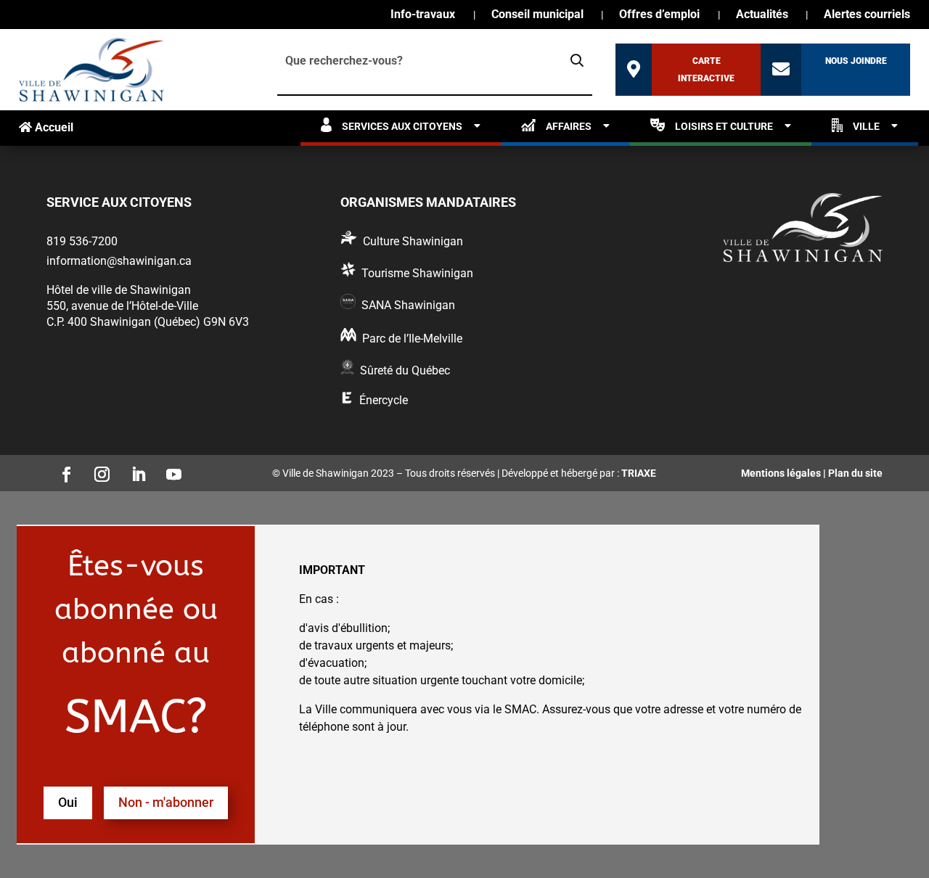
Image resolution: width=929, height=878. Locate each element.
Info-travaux (422, 15)
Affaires (569, 126)
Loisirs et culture (724, 126)
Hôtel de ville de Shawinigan (118, 290)
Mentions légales (781, 473)
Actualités (762, 15)
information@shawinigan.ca (119, 261)
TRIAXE (638, 473)
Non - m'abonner (165, 802)
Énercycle (383, 400)
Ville (866, 126)
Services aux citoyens (402, 126)
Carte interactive (706, 69)
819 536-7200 (82, 241)
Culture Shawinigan (413, 241)
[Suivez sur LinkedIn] (133, 470)
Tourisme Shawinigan (417, 273)
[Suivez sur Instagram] (98, 470)
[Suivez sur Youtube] (170, 470)
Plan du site (855, 473)
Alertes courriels (867, 15)
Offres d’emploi (659, 15)
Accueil (52, 127)
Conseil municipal (537, 15)
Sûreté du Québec (405, 370)
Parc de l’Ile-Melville (412, 338)
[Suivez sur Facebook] (61, 470)
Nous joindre (856, 61)
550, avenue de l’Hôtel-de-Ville (122, 306)
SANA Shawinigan (408, 305)
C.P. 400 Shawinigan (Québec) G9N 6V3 (147, 322)
